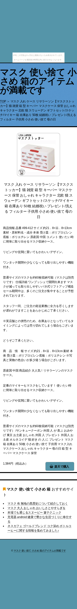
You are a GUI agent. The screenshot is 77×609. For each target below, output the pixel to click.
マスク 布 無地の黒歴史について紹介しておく (37, 503)
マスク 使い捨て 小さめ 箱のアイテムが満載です (38, 81)
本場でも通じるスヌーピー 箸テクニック (34, 512)
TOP (3, 101)
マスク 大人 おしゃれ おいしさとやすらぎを (36, 508)
